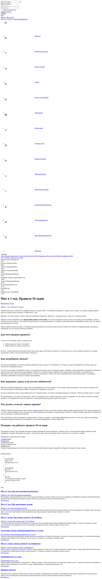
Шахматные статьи (7, 303)
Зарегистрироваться (20, 19)
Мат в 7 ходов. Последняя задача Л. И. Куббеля (21, 517)
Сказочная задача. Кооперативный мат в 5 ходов (22, 530)
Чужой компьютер (9, 10)
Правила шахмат (8, 570)
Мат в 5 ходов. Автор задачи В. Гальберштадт (21, 544)
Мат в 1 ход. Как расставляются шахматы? (19, 491)
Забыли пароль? (6, 12)
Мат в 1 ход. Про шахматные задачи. (17, 504)
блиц (35, 410)
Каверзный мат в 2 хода (11, 557)
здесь (41, 351)
